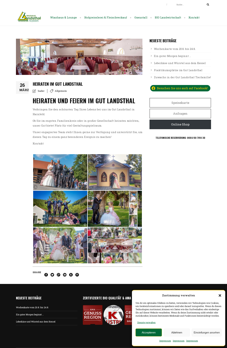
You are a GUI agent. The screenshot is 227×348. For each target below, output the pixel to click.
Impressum (165, 340)
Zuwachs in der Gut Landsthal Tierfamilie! (182, 77)
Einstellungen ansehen (207, 332)
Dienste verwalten (146, 322)
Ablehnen (176, 332)
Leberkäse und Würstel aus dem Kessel (180, 63)
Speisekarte (180, 103)
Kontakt (38, 143)
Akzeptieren (149, 332)
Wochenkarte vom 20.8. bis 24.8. (175, 49)
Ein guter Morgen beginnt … (172, 56)
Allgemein (61, 90)
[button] (220, 295)
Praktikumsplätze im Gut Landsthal (178, 70)
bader (41, 90)
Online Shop (180, 124)
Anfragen (180, 113)
